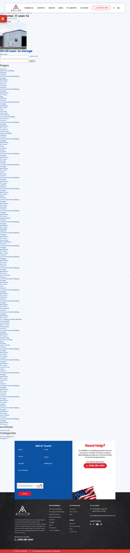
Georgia (3, 161)
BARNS (61, 8)
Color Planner (5, 115)
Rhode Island (4, 327)
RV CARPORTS (72, 8)
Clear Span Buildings (55, 509)
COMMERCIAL (29, 8)
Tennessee (4, 356)
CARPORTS (41, 8)
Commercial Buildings (7, 117)
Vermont (3, 393)
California (3, 98)
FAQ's (71, 529)
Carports (3, 74)
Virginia (2, 404)
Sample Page (4, 338)
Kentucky (3, 174)
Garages (3, 78)
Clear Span (4, 113)
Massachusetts (5, 218)
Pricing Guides (5, 321)
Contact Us (4, 130)
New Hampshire (5, 242)
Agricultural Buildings (7, 71)
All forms (3, 84)
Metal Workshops (54, 514)
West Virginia (4, 415)
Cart (1, 109)
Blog (1, 97)
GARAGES (51, 8)
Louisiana (3, 185)
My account (4, 240)
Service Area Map (6, 340)
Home (2, 13)
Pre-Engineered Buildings (56, 512)
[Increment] (129, 276)
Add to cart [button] (34, 56)
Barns (50, 525)
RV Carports (52, 528)
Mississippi (3, 229)
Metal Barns (4, 80)
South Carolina (5, 345)
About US (72, 523)
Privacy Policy (5, 323)
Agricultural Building (55, 517)
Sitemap (3, 343)
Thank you (3, 380)
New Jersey (4, 253)
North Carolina (5, 275)
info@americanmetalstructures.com (104, 516)
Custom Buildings (6, 133)
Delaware (3, 135)
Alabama (3, 73)
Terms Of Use (4, 367)
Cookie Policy (4, 132)
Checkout (3, 111)
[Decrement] (1, 276)
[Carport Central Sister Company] (3, 18)
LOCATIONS (84, 8)
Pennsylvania (4, 308)
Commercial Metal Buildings (9, 76)
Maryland (3, 207)
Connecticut (4, 119)
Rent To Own (4, 325)
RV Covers (3, 82)
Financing (3, 148)
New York (3, 264)
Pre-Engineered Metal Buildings (11, 319)
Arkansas (3, 85)
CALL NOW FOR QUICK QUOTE (95, 462)
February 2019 (5, 430)
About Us (3, 69)
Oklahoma (3, 297)
